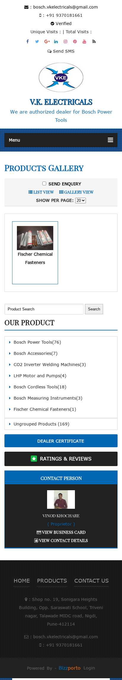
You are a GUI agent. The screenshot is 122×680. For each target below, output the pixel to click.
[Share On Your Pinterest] (75, 41)
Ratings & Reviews (66, 458)
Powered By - (54, 668)
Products (52, 580)
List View (43, 192)
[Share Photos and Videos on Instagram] (66, 41)
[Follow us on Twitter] (37, 41)
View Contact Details (63, 540)
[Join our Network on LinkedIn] (56, 41)
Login (89, 667)
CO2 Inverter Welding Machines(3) (50, 364)
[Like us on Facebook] (28, 41)
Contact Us (91, 580)
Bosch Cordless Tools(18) (40, 386)
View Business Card (63, 532)
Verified (63, 23)
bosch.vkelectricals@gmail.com (65, 6)
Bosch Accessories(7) (35, 353)
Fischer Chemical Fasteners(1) (45, 409)
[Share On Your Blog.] (94, 41)
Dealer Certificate (60, 440)
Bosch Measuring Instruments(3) (48, 397)
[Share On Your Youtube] (85, 41)
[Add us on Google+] (47, 41)
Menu (14, 139)
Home (22, 580)
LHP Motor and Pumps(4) (40, 375)
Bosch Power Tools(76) (37, 342)
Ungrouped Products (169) (41, 423)
